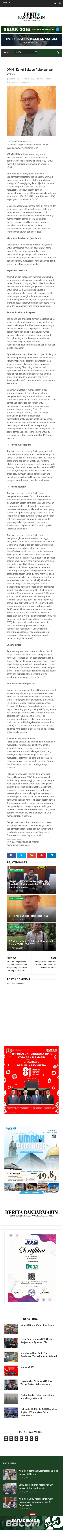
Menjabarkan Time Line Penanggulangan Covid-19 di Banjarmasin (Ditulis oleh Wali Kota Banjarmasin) (30, 884)
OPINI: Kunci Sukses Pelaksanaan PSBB (28, 916)
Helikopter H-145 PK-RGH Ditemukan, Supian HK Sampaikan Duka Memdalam (38, 1412)
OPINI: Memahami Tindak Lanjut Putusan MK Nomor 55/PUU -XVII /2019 (31, 943)
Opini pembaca (13, 82)
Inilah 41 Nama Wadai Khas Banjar (37, 1325)
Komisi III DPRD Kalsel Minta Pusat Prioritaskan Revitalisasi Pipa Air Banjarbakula (36, 1502)
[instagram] (60, 3)
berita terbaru (45, 79)
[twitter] (55, 3)
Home (6, 52)
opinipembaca (27, 82)
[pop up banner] (31, 1529)
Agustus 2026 (27, 1367)
